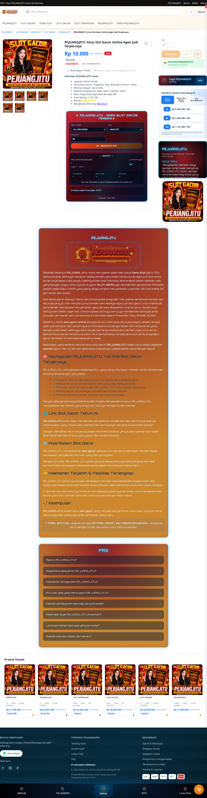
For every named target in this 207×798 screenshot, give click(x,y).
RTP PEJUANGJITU (196, 100)
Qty (163, 40)
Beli (187, 54)
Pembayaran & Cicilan (154, 764)
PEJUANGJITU (174, 3)
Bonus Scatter (168, 100)
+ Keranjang (170, 54)
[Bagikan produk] (145, 43)
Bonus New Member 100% (181, 100)
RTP (144, 793)
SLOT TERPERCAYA (84, 23)
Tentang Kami (78, 743)
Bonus (187, 3)
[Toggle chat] (199, 789)
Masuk (204, 3)
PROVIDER (76, 125)
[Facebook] (2, 768)
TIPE (110, 125)
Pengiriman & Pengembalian (157, 759)
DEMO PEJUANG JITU (128, 23)
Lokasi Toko (77, 753)
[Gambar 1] (8, 96)
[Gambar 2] (20, 96)
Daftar (195, 3)
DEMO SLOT (45, 23)
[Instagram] (10, 768)
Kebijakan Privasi (151, 748)
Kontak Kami (77, 748)
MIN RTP (75, 135)
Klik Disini (102, 103)
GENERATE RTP (107, 146)
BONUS (22, 793)
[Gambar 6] (20, 108)
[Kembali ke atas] (199, 781)
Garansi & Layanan (152, 769)
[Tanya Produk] (197, 54)
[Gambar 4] (43, 96)
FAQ (73, 759)
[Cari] (27, 11)
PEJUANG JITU (105, 23)
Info (200, 80)
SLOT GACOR (63, 23)
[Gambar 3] (31, 96)
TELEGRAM (62, 793)
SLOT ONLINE (28, 23)
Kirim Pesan (13, 753)
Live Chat (185, 793)
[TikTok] (17, 768)
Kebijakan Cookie (151, 753)
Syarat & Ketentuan (153, 743)
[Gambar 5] (8, 108)
